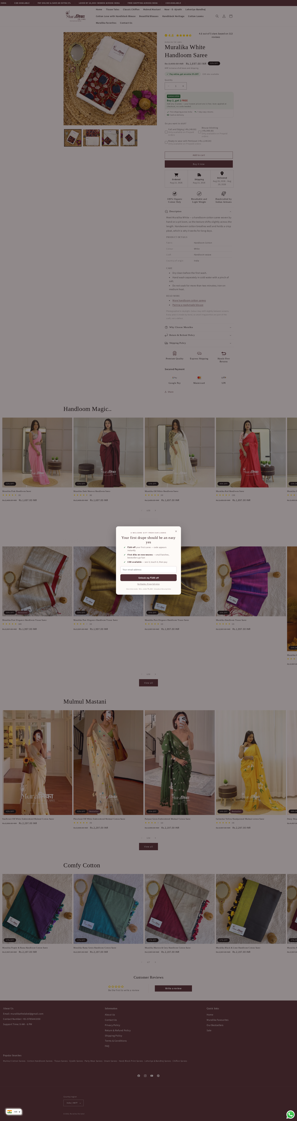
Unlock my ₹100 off (148, 578)
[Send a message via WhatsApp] (290, 1114)
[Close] (176, 531)
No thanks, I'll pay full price (148, 584)
